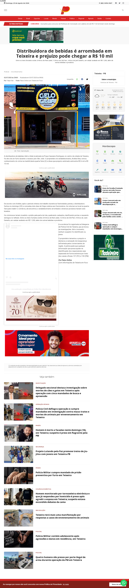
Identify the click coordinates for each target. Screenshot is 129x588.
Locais (46, 18)
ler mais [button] (66, 584)
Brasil (28, 18)
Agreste (90, 18)
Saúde (99, 18)
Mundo (54, 18)
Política (72, 18)
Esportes (37, 18)
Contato (108, 18)
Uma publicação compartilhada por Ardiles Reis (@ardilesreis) (31, 289)
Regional (81, 18)
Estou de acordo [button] (117, 584)
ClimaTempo (120, 91)
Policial (63, 18)
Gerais (20, 18)
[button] (124, 583)
